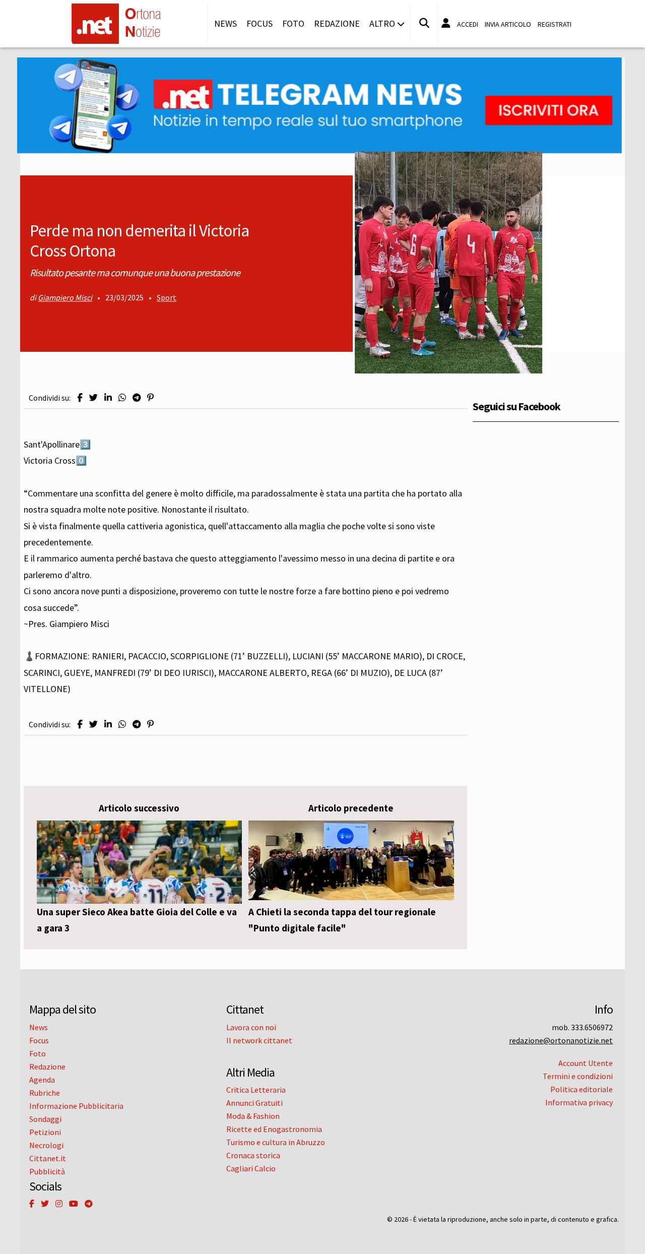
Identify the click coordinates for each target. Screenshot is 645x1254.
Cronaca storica (253, 1155)
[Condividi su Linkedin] (108, 397)
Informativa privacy (579, 1102)
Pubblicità (47, 1171)
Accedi (467, 24)
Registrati (554, 24)
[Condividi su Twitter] (93, 397)
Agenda (42, 1080)
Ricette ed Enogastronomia (274, 1129)
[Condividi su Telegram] (137, 397)
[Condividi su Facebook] (80, 397)
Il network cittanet (259, 1040)
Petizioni (45, 1132)
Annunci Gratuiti (254, 1103)
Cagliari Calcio (251, 1168)
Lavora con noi (251, 1027)
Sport (166, 298)
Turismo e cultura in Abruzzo (275, 1142)
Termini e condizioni (578, 1076)
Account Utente (585, 1063)
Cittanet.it (47, 1158)
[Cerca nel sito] (424, 23)
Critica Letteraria (256, 1090)
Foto (293, 23)
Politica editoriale (581, 1089)
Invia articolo (508, 24)
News (225, 23)
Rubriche (44, 1093)
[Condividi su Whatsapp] (122, 397)
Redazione (337, 23)
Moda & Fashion (253, 1116)
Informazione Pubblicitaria (76, 1106)
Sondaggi (45, 1119)
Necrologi (46, 1145)
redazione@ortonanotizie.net (561, 1040)
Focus (259, 23)
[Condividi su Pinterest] (150, 397)
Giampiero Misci (65, 298)
